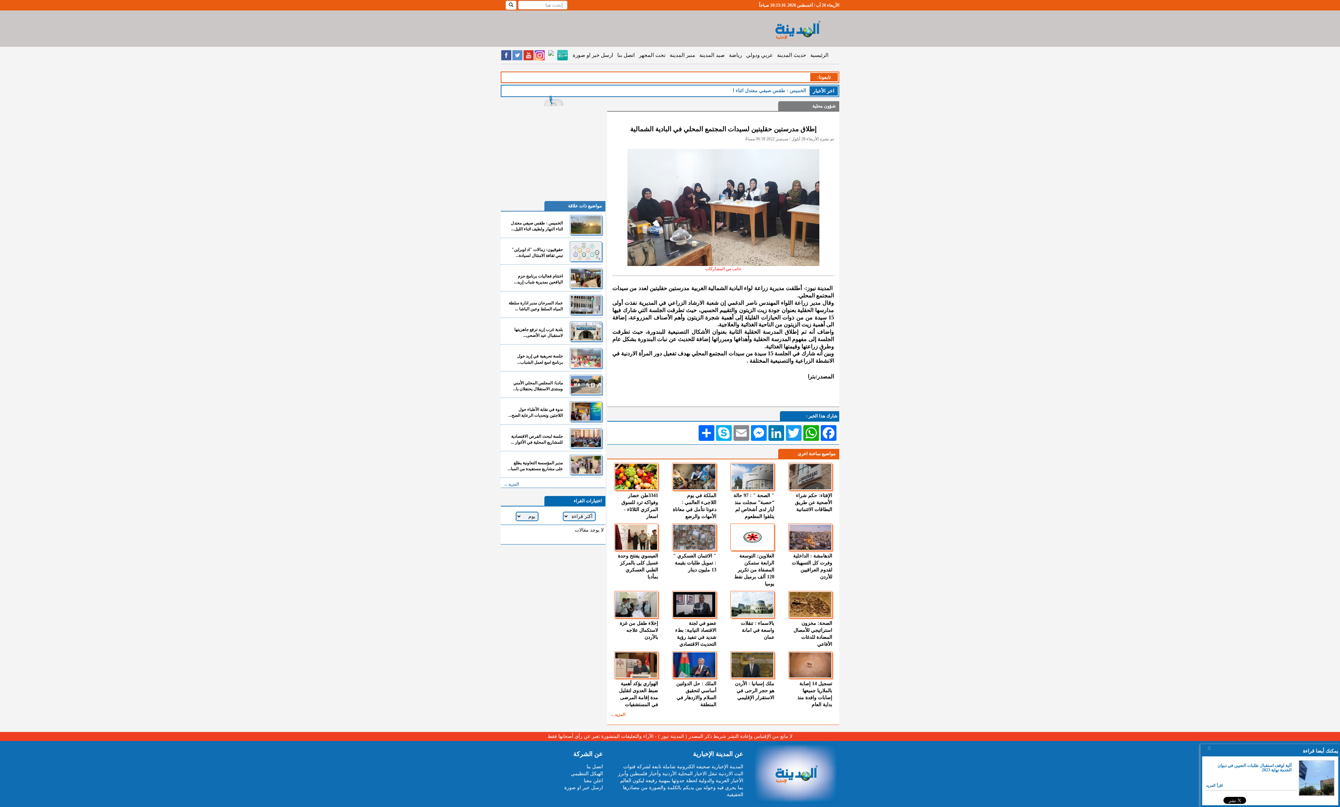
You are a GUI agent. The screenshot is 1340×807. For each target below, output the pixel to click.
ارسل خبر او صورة (593, 55)
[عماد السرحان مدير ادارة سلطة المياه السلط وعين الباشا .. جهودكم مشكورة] (586, 305)
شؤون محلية (824, 106)
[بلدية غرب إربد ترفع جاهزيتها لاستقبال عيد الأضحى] (586, 331)
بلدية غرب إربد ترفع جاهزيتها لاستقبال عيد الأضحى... (538, 332)
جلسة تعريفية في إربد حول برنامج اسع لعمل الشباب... (540, 359)
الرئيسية (819, 55)
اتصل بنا (626, 55)
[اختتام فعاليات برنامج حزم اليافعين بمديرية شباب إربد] (586, 278)
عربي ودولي (759, 55)
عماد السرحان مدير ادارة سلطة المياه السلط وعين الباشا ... (536, 306)
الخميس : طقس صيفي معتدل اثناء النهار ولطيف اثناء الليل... (537, 226)
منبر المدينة (682, 55)
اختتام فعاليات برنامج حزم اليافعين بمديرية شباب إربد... (538, 279)
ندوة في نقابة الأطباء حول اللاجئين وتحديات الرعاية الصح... (535, 412)
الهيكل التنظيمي (587, 773)
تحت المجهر (652, 55)
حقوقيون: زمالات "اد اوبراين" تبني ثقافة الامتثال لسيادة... (537, 252)
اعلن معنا (593, 780)
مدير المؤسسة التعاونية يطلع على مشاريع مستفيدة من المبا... (535, 465)
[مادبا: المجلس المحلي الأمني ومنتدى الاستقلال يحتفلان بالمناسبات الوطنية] (586, 385)
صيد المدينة (712, 55)
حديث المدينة (791, 55)
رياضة (735, 55)
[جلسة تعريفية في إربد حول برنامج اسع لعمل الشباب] (586, 358)
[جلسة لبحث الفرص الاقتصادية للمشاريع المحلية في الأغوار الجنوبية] (586, 438)
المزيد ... (618, 714)
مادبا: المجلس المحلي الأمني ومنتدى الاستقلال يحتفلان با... (538, 385)
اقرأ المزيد (1214, 785)
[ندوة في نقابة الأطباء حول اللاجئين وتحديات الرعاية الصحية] (586, 411)
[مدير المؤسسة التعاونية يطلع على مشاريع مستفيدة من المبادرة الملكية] (586, 465)
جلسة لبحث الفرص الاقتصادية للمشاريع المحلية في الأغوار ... (537, 439)
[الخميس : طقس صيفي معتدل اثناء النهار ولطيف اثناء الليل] (586, 225)
